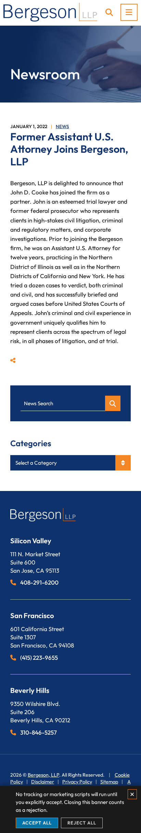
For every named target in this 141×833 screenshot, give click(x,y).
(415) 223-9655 (39, 657)
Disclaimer (42, 782)
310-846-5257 (38, 732)
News (62, 126)
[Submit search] (112, 403)
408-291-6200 (39, 582)
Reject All (81, 822)
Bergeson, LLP (43, 775)
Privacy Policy (77, 782)
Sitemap (109, 782)
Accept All (37, 822)
